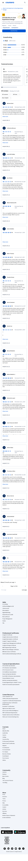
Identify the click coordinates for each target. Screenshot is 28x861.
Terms (4, 799)
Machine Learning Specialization (9, 680)
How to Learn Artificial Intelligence (10, 710)
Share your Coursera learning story (10, 717)
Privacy (4, 801)
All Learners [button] (5, 94)
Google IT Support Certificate (9, 641)
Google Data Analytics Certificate (10, 639)
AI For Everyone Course (7, 670)
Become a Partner (6, 754)
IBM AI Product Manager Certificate (10, 649)
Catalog (4, 737)
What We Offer (5, 731)
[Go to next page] (25, 586)
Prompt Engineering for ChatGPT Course (11, 682)
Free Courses (5, 758)
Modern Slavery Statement (8, 815)
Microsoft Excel (5, 617)
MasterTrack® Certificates (8, 743)
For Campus (5, 752)
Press (3, 794)
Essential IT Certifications (8, 706)
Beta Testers (5, 776)
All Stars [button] (15, 94)
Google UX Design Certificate (9, 645)
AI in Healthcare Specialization (9, 672)
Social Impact (5, 756)
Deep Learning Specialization (9, 674)
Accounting (5, 604)
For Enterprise (5, 747)
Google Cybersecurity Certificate (10, 637)
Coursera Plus (5, 739)
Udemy (4, 760)
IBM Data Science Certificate (9, 651)
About (3, 729)
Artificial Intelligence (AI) (8, 606)
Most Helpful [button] (5, 98)
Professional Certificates (8, 741)
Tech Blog (4, 782)
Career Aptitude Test (7, 696)
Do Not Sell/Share (6, 817)
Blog (3, 778)
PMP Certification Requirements (9, 712)
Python (4, 621)
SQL (3, 623)
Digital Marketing (6, 612)
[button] (8, 582)
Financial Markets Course (8, 678)
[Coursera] (10, 2)
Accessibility (5, 805)
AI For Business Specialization (9, 668)
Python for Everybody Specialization (10, 684)
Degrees (4, 745)
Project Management (7, 619)
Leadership (5, 733)
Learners (4, 772)
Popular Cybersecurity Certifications (10, 715)
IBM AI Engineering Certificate (9, 647)
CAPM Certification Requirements (10, 698)
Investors (4, 796)
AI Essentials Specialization (8, 666)
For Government (6, 750)
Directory (4, 811)
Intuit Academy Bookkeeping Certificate (11, 654)
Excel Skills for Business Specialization (11, 676)
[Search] (25, 2)
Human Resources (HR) (7, 614)
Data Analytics (5, 610)
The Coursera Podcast (7, 780)
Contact (4, 807)
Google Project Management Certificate (11, 643)
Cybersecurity (5, 608)
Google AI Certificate (7, 635)
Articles (4, 809)
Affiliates (4, 813)
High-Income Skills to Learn (8, 708)
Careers (4, 735)
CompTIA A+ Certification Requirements (11, 700)
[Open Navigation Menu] (3, 2)
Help (3, 803)
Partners (4, 774)
